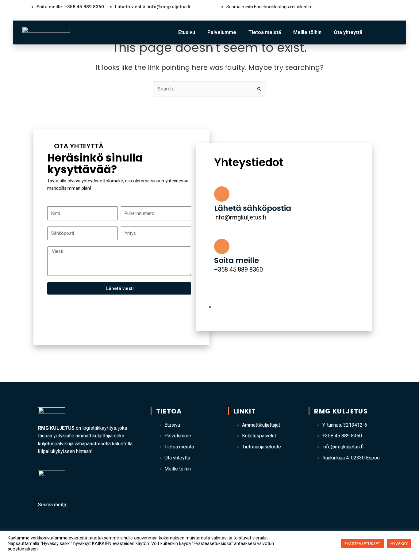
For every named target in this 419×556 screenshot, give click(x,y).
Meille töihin (307, 32)
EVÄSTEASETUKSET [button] (362, 543)
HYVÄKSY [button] (399, 543)
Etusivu (186, 32)
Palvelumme (221, 32)
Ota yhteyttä (348, 32)
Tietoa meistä (264, 32)
